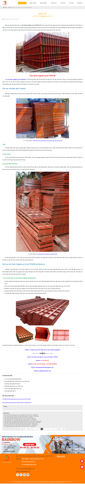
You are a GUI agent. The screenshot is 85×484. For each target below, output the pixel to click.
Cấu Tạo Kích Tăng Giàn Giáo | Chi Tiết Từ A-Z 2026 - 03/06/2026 (19, 417)
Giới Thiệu (33, 3)
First (29, 429)
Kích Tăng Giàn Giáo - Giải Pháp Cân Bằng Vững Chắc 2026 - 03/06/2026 (21, 420)
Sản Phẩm (43, 3)
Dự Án (71, 3)
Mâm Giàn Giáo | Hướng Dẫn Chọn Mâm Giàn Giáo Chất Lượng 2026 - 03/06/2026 (22, 422)
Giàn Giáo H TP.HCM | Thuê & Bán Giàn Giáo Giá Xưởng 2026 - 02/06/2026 (21, 423)
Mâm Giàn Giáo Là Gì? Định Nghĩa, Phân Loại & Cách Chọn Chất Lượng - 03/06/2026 (23, 421)
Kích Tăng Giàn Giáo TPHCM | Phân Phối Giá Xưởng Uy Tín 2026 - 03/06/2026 (22, 416)
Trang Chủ (22, 3)
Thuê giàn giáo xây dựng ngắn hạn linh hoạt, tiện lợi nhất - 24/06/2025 (20, 426)
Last (63, 429)
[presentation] (2, 444)
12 (53, 429)
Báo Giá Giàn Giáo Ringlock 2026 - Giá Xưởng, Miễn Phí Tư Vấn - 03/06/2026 (21, 414)
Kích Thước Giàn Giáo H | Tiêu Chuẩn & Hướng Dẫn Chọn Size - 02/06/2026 (21, 425)
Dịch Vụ (53, 3)
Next (59, 429)
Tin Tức (62, 3)
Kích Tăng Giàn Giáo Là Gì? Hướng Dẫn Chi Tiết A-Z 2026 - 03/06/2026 (20, 418)
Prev (32, 429)
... (50, 429)
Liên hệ (79, 3)
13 (56, 429)
